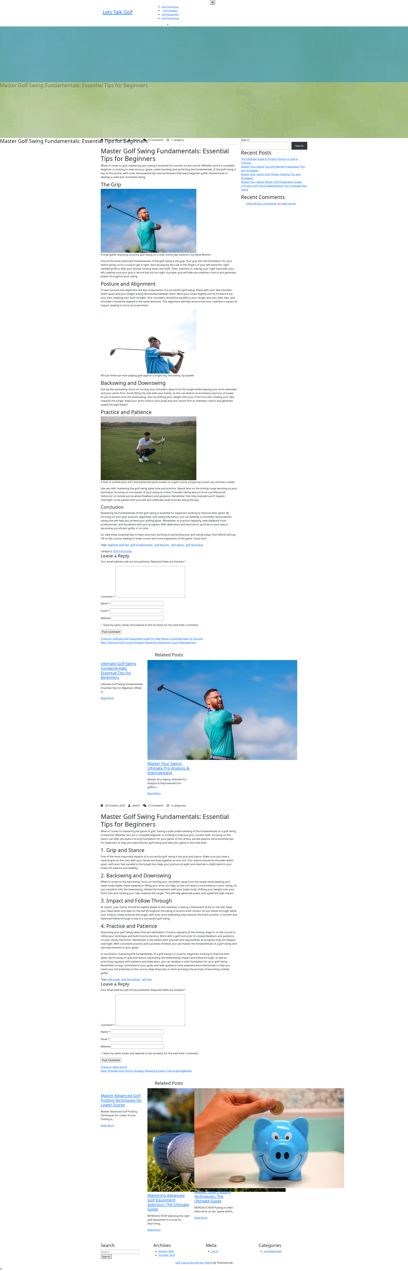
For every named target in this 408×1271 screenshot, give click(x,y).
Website (105, 618)
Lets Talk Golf (118, 12)
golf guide (114, 979)
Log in (214, 1251)
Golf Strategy (170, 10)
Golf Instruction (170, 6)
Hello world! (288, 203)
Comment (108, 596)
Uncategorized (272, 1251)
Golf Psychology (170, 18)
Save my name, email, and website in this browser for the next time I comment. (151, 625)
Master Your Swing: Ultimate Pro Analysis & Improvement (168, 768)
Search (245, 140)
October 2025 (166, 1255)
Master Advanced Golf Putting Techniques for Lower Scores (121, 1100)
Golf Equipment (170, 14)
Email (105, 611)
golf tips (147, 979)
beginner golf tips (118, 545)
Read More (107, 698)
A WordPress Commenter (261, 203)
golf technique (194, 545)
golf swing (177, 545)
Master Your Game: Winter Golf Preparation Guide (271, 182)
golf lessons (162, 545)
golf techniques (130, 979)
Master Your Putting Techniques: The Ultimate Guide (212, 1196)
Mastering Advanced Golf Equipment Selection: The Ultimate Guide (168, 1202)
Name (105, 603)
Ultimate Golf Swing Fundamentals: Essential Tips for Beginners (118, 670)
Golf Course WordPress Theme (194, 1262)
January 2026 (166, 1251)
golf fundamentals (141, 545)
